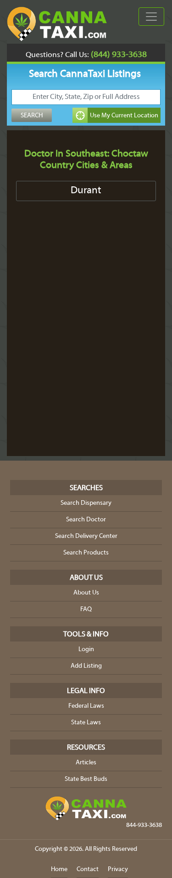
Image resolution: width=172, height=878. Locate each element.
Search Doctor (86, 519)
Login (86, 649)
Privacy (118, 869)
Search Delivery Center (86, 536)
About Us (86, 592)
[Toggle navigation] (151, 16)
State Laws (86, 722)
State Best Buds (86, 779)
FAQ (86, 609)
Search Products (86, 552)
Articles (86, 762)
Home (59, 869)
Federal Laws (86, 706)
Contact (88, 869)
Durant (86, 190)
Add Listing (86, 666)
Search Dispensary (86, 503)
